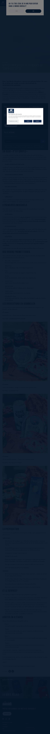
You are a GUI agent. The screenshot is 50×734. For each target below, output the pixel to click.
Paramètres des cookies (13, 121)
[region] (25, 116)
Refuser (28, 121)
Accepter (37, 121)
